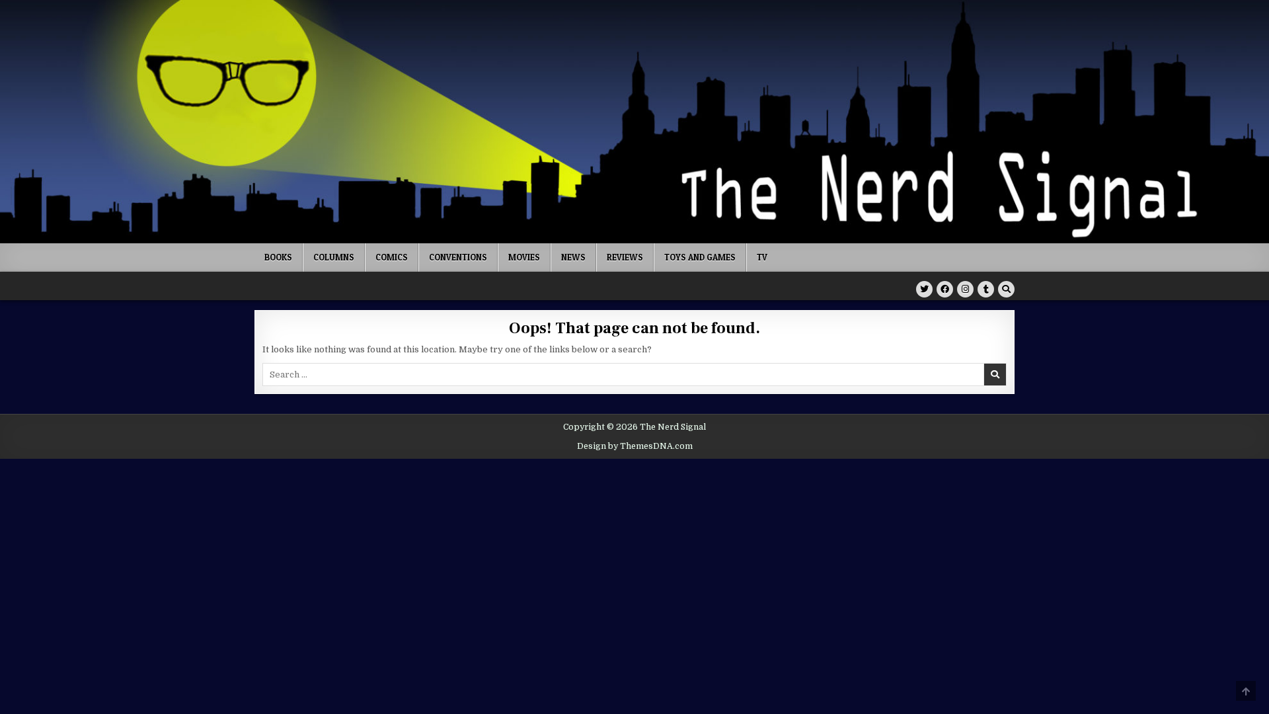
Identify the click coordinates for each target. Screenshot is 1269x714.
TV (762, 257)
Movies (524, 257)
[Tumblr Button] (986, 289)
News (573, 257)
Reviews (625, 257)
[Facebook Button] (945, 289)
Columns (333, 257)
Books (278, 257)
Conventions (458, 257)
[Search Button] (1006, 289)
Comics (391, 257)
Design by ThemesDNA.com (635, 446)
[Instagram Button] (965, 289)
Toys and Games (700, 257)
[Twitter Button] (924, 289)
